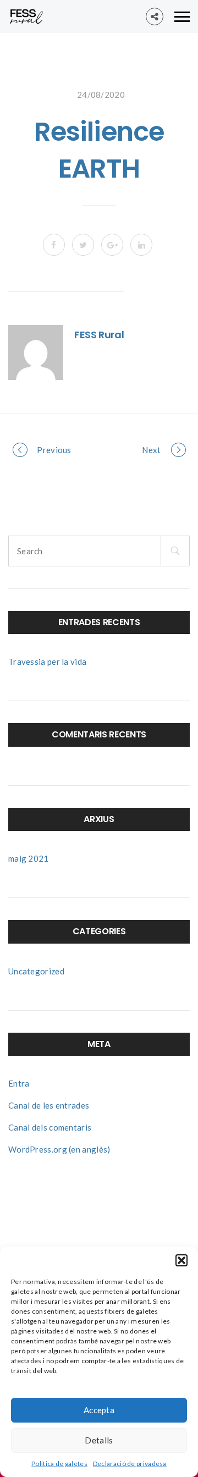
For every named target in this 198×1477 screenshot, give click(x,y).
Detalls (99, 1440)
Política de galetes (59, 1463)
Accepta (99, 1410)
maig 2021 (28, 858)
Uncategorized (36, 971)
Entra (19, 1083)
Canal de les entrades (48, 1105)
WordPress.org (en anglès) (59, 1149)
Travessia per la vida (47, 661)
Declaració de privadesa (130, 1463)
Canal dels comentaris (49, 1127)
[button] (181, 1260)
